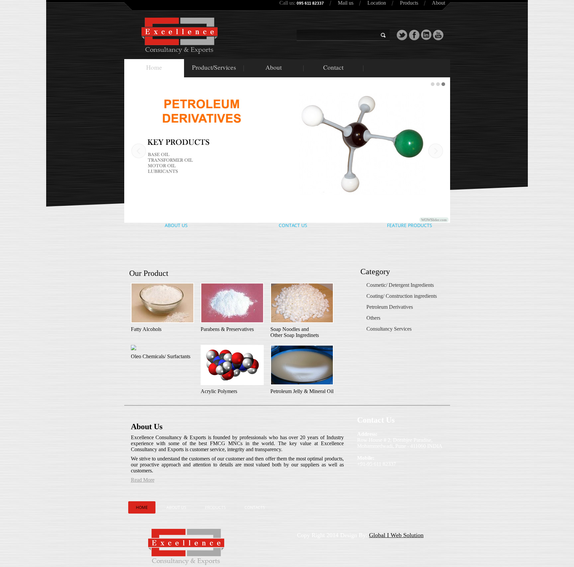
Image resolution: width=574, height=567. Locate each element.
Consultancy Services (389, 329)
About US (176, 225)
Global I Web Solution (396, 535)
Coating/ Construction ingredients (401, 296)
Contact (333, 67)
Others (373, 318)
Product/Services (214, 67)
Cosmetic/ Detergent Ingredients (400, 285)
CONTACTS (254, 507)
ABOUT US (176, 507)
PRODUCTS (215, 507)
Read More (142, 480)
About (438, 3)
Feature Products (409, 225)
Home (154, 67)
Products (409, 3)
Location (376, 3)
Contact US (293, 225)
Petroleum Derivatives (389, 307)
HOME (142, 507)
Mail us (345, 3)
